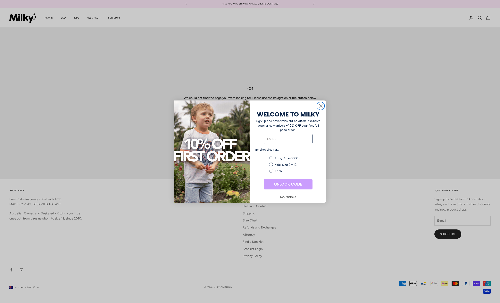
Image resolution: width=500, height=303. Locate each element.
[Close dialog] (321, 106)
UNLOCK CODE (288, 184)
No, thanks (288, 197)
